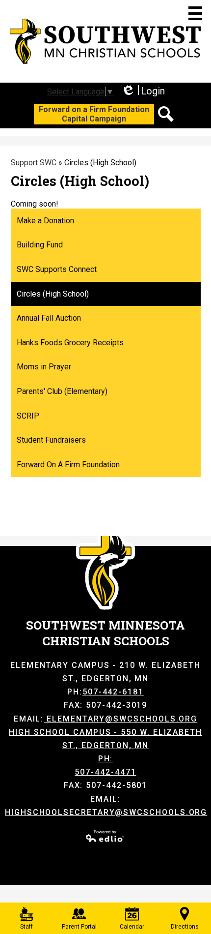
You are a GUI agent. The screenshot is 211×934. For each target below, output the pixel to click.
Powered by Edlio (105, 836)
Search (166, 114)
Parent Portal (79, 926)
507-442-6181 (113, 691)
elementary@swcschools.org (122, 718)
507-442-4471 (105, 772)
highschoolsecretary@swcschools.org (106, 812)
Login (143, 91)
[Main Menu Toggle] (195, 13)
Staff (26, 926)
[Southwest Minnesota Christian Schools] (105, 41)
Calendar (132, 926)
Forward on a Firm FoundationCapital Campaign (94, 114)
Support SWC (33, 162)
